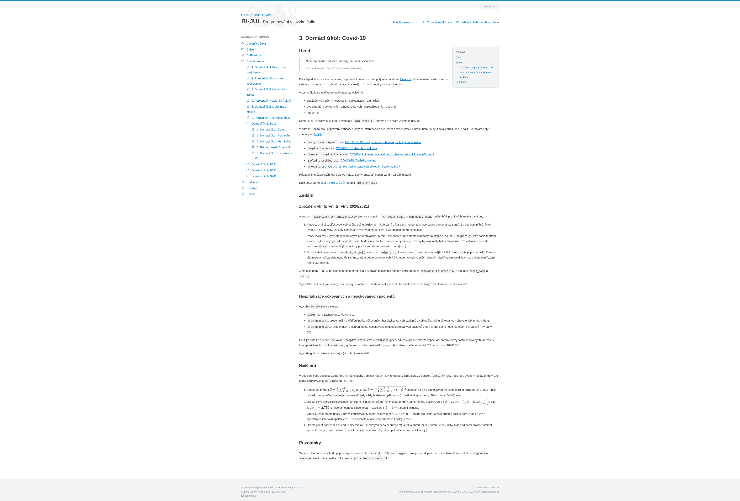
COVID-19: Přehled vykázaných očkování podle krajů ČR (364, 166)
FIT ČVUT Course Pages (257, 15)
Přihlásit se (489, 6)
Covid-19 (405, 79)
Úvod (458, 57)
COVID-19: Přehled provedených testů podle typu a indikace (383, 142)
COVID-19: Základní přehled (358, 160)
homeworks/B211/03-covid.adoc (415, 491)
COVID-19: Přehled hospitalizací (356, 148)
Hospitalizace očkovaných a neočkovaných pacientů (486, 72)
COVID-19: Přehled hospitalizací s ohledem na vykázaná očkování (392, 154)
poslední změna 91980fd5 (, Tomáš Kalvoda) (466, 491)
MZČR (318, 134)
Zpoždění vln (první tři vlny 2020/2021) (479, 67)
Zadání (459, 62)
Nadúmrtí (464, 77)
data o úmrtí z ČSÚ (332, 182)
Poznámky (461, 82)
